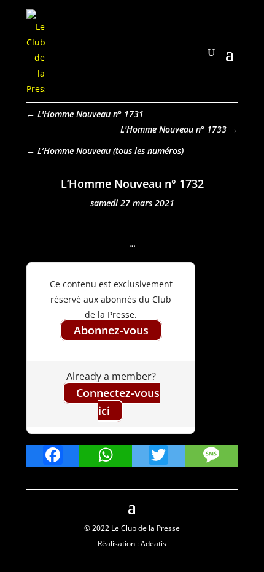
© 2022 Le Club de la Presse (132, 528)
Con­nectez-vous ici (118, 401)
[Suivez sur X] (228, 506)
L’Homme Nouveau (74, 151)
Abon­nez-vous (111, 330)
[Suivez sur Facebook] (36, 506)
